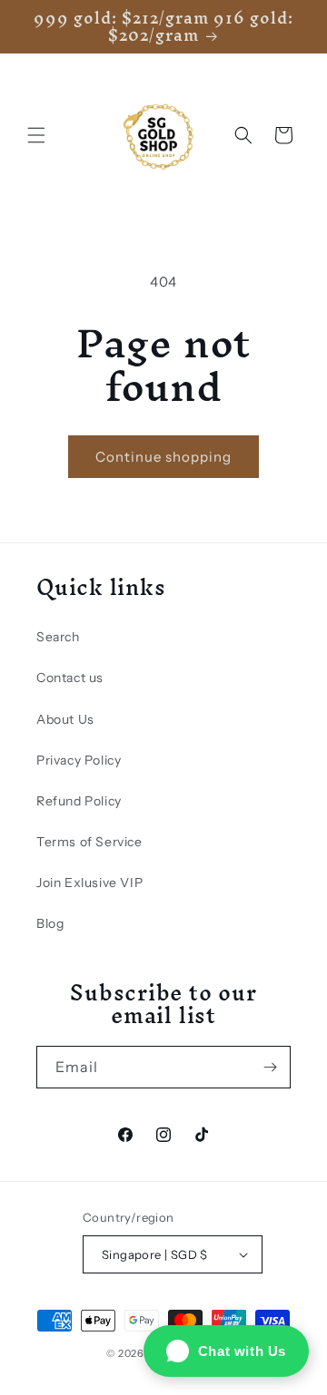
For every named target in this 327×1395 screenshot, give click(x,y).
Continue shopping (163, 456)
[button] (36, 135)
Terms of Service (89, 842)
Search (58, 637)
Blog (50, 923)
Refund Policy (79, 801)
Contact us (70, 677)
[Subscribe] (270, 1067)
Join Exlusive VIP (89, 882)
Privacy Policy (78, 760)
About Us (65, 719)
